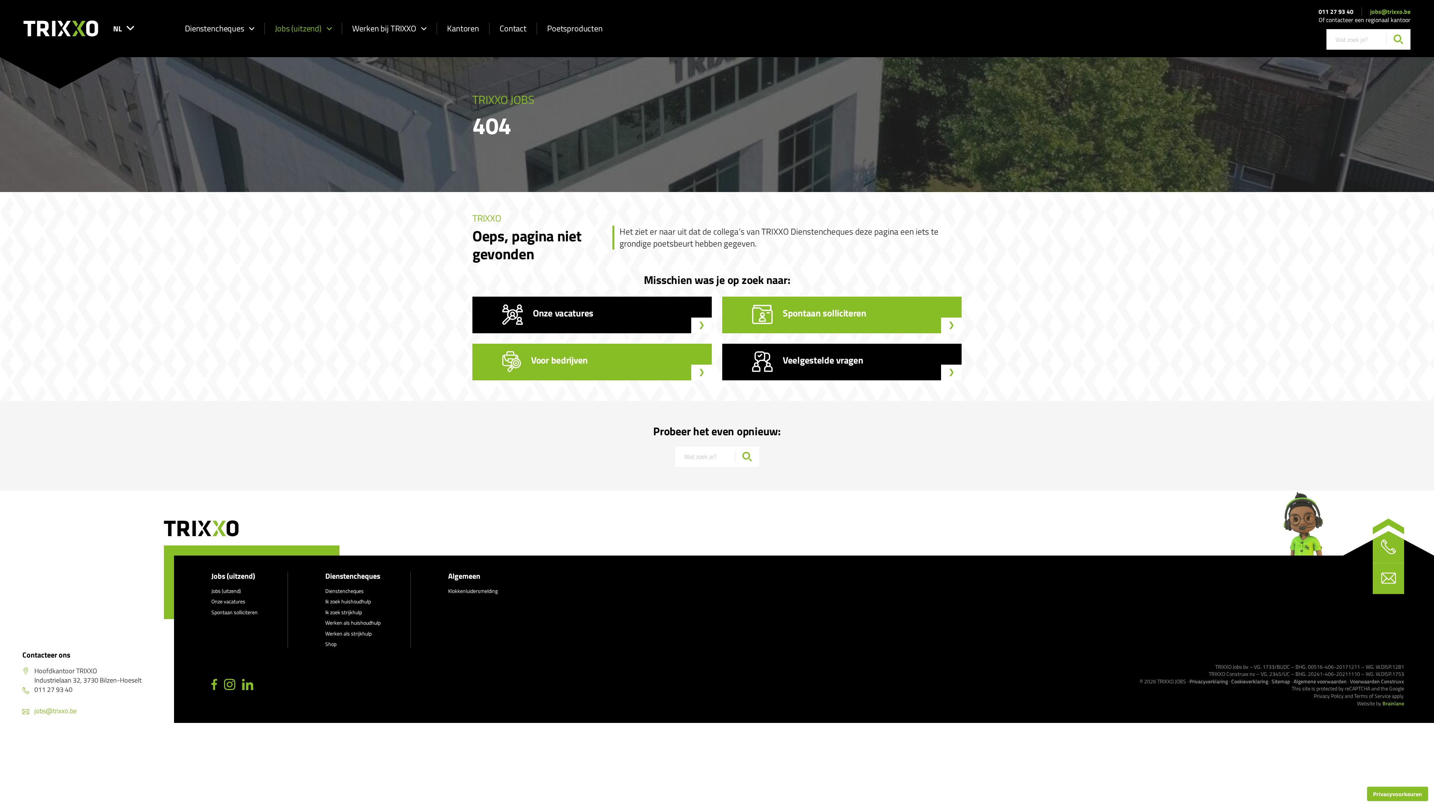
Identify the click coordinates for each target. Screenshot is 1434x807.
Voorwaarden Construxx (1377, 681)
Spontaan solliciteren (234, 612)
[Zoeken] (1398, 39)
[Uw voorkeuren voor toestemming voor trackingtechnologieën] (1397, 794)
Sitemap (1281, 681)
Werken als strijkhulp (348, 633)
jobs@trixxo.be (1390, 11)
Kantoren (463, 28)
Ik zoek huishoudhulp (348, 601)
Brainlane (1393, 703)
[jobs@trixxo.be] (1388, 578)
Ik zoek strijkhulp (343, 612)
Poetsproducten (575, 28)
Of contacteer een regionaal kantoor (1364, 19)
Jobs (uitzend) (298, 28)
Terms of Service (1372, 696)
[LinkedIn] (247, 685)
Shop (330, 644)
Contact (513, 28)
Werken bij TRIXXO (384, 28)
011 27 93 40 (1336, 11)
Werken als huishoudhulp (353, 623)
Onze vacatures (228, 601)
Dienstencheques (214, 28)
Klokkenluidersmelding (473, 591)
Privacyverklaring (1208, 681)
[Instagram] (229, 685)
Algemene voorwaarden (1320, 681)
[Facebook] (214, 685)
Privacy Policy (1329, 696)
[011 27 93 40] (1388, 547)
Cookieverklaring (1249, 681)
